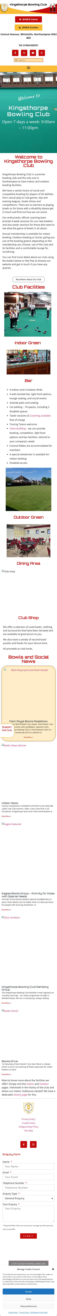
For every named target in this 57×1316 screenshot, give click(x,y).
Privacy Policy (28, 1119)
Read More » (28, 737)
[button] (53, 1269)
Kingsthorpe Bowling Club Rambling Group (25, 988)
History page (20, 1094)
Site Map (28, 1130)
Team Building (18, 428)
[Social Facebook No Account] (42, 53)
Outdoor (44, 1083)
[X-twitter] (24, 53)
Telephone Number (14, 1183)
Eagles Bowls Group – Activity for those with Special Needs (28, 895)
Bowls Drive (10, 1061)
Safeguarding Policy (28, 1126)
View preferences (28, 1306)
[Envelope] (33, 53)
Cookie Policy (13, 1312)
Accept (28, 1291)
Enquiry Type (10, 1193)
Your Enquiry (10, 1204)
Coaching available (40, 415)
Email (6, 1172)
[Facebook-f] (15, 53)
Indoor (30, 1083)
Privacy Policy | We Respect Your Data (33, 1312)
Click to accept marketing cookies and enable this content (28, 1265)
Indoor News (10, 803)
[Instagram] (33, 1144)
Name (6, 1162)
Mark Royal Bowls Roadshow (28, 721)
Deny (28, 1299)
